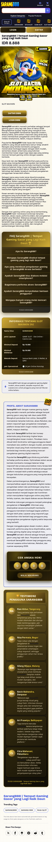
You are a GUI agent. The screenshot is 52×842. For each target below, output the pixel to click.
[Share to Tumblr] (42, 833)
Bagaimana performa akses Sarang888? (26, 284)
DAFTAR (39, 30)
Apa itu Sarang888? (25, 251)
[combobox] (23, 10)
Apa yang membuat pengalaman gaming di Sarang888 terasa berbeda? (25, 268)
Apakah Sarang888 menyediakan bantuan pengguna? (26, 292)
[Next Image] (50, 72)
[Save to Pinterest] (29, 833)
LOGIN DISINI (14, 120)
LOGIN (13, 30)
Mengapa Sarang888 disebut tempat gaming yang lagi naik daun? (26, 259)
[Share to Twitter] (8, 833)
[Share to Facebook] (15, 833)
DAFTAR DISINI (14, 113)
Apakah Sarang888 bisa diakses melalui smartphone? (26, 277)
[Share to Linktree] (22, 833)
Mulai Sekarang (30, 575)
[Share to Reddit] (35, 833)
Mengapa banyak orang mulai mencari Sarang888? (26, 301)
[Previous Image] (2, 72)
